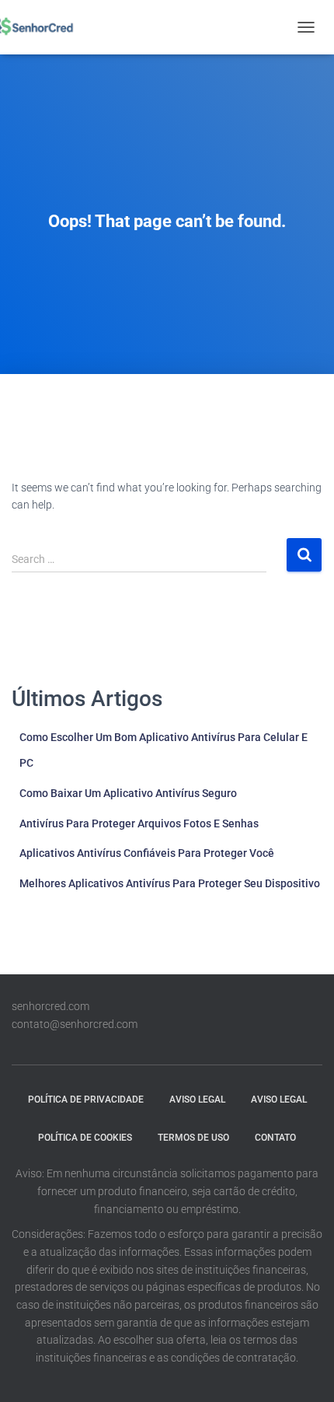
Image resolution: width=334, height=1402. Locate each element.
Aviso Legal (197, 1099)
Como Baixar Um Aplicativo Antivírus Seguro (128, 793)
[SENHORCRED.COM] (37, 27)
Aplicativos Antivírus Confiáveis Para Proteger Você (146, 853)
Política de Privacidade (86, 1099)
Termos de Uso (193, 1137)
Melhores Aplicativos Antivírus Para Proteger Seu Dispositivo (169, 883)
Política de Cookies (85, 1137)
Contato (275, 1137)
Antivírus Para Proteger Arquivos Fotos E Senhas (139, 823)
